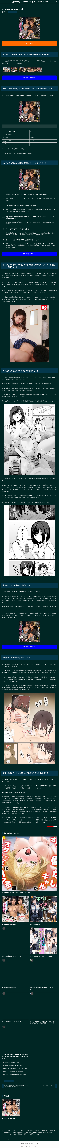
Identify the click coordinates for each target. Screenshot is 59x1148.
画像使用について (33, 1143)
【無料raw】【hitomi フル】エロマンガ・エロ (29, 2)
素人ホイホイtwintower (12, 11)
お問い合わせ (25, 1143)
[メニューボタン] (1, 1)
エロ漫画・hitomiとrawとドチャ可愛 (13, 1071)
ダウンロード (29, 43)
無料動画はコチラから (29, 77)
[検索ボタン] (57, 1)
